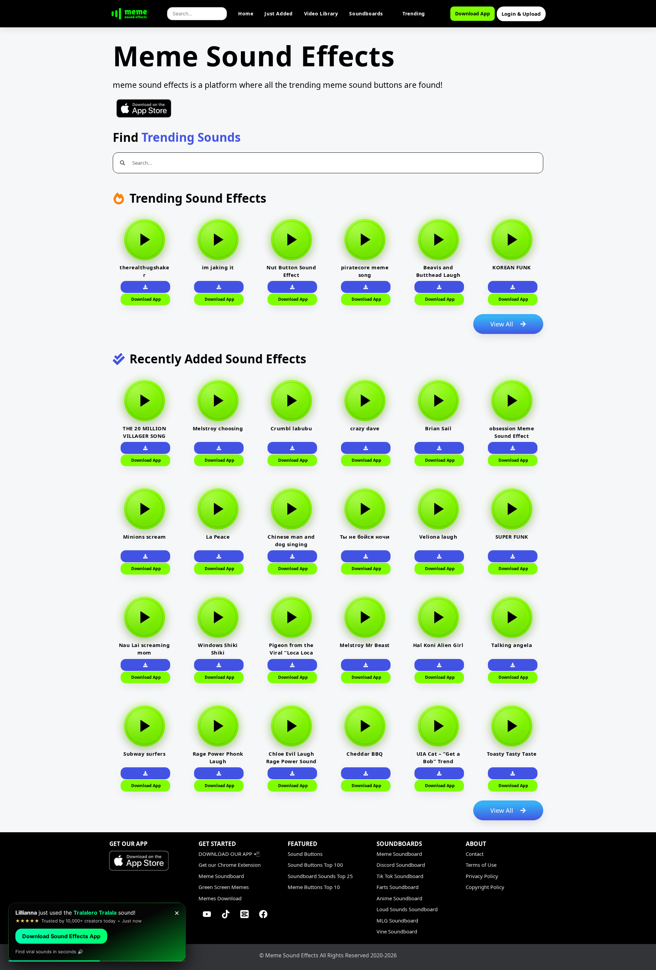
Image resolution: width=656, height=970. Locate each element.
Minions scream (144, 536)
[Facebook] (263, 913)
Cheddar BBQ (364, 753)
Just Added (278, 13)
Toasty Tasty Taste (512, 753)
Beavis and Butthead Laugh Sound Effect (438, 275)
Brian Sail (438, 428)
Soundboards (366, 13)
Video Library (321, 13)
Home (245, 13)
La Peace (218, 536)
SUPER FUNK (511, 536)
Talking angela (511, 645)
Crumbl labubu (291, 428)
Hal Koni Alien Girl (438, 645)
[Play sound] (144, 239)
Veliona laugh (438, 536)
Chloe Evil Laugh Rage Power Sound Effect (291, 761)
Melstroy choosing (218, 428)
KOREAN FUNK (511, 267)
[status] (97, 932)
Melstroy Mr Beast (365, 645)
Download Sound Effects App (61, 936)
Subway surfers (144, 753)
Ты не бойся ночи (365, 536)
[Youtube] (207, 913)
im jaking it (218, 267)
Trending (413, 13)
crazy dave (365, 428)
